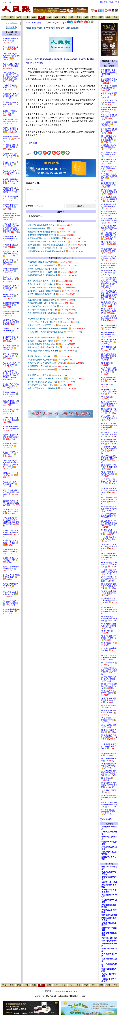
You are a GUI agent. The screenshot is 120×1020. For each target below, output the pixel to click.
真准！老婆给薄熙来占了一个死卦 (51, 281)
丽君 (109, 827)
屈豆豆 (104, 949)
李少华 (113, 974)
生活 (71, 17)
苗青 (103, 923)
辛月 (113, 895)
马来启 (112, 867)
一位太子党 (105, 979)
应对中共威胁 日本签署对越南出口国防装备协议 (57, 245)
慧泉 (115, 915)
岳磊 (115, 938)
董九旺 (112, 964)
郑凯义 (108, 847)
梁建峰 (108, 852)
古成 (107, 867)
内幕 (19, 17)
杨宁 (107, 882)
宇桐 (109, 900)
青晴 (103, 930)
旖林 (111, 941)
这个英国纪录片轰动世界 (47, 366)
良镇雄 (109, 905)
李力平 (104, 925)
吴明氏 (109, 885)
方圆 (103, 887)
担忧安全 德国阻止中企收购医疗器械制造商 (55, 238)
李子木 (109, 857)
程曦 (103, 837)
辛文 (107, 832)
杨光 (103, 872)
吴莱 (113, 949)
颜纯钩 (113, 877)
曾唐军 (106, 892)
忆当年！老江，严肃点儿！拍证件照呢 (53, 322)
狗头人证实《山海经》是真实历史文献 (53, 347)
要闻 (12, 17)
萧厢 (103, 859)
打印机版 (32, 143)
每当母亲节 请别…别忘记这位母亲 (51, 306)
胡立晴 (104, 854)
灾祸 (56, 17)
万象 (64, 17)
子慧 (109, 974)
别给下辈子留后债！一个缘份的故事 (52, 388)
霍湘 (112, 979)
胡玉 (103, 895)
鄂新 (107, 938)
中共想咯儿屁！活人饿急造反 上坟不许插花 (56, 363)
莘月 (113, 900)
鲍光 (103, 933)
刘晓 (103, 832)
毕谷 (103, 910)
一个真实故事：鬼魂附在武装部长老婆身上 (55, 332)
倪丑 (107, 964)
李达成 (113, 928)
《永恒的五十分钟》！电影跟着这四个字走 (56, 378)
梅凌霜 (104, 827)
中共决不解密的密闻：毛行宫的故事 (52, 275)
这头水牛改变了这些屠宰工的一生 (51, 325)
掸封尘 (104, 885)
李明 (107, 837)
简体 (101, 2)
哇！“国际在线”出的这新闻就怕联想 (52, 310)
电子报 (116, 2)
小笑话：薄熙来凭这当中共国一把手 (52, 382)
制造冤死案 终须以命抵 (46, 228)
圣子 (111, 882)
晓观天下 (108, 910)
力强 (111, 837)
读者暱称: (30, 206)
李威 (103, 941)
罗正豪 (108, 872)
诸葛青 (113, 969)
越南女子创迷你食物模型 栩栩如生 (51, 225)
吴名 (103, 847)
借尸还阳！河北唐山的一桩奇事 (50, 341)
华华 (115, 941)
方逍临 (104, 857)
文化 (78, 17)
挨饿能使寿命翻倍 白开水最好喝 (51, 303)
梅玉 (105, 981)
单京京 (104, 974)
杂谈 (116, 17)
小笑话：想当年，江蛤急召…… (50, 356)
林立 (103, 959)
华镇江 (112, 959)
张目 (109, 949)
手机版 (111, 2)
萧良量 (112, 933)
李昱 (103, 842)
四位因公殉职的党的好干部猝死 (50, 360)
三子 (103, 964)
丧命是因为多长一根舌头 (47, 375)
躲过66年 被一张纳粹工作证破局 (51, 319)
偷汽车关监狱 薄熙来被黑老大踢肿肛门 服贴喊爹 (57, 329)
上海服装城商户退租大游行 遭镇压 (51, 232)
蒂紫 (114, 910)
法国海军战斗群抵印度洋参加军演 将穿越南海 (56, 251)
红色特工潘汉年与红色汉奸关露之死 (52, 265)
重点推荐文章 (11, 32)
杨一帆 (112, 842)
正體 (105, 2)
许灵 (103, 969)
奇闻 (49, 17)
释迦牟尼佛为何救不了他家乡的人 (52, 344)
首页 (4, 17)
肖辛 (114, 857)
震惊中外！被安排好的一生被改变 (51, 284)
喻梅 (107, 944)
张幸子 (113, 872)
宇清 (111, 915)
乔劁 (103, 938)
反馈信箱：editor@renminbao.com (60, 991)
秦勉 (103, 867)
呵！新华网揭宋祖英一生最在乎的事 (52, 272)
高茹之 (113, 923)
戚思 (103, 944)
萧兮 (107, 842)
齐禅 (107, 954)
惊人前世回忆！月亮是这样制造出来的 (53, 248)
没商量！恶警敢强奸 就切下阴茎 (51, 269)
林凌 (103, 971)
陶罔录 (104, 918)
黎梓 (107, 959)
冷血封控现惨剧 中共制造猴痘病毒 (51, 235)
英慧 (103, 915)
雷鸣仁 (108, 877)
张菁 (103, 877)
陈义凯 (104, 907)
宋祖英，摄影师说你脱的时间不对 (51, 294)
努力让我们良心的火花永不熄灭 (50, 385)
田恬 (107, 941)
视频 (108, 17)
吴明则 (109, 918)
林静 (103, 852)
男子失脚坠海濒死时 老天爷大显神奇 (52, 351)
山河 (103, 882)
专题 (86, 17)
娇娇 (103, 976)
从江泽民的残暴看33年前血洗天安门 (52, 288)
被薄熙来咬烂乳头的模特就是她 (50, 369)
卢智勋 (104, 905)
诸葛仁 (112, 954)
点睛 (107, 915)
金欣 (113, 827)
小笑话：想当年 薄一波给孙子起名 (51, 338)
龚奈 (113, 847)
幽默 (34, 17)
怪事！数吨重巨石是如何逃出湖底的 (52, 313)
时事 (26, 17)
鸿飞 (105, 920)
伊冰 (103, 954)
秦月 (115, 882)
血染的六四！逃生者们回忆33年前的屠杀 (54, 291)
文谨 (111, 832)
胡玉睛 (113, 852)
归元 (103, 879)
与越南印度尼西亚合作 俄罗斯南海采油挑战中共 (57, 242)
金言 (114, 905)
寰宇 (93, 17)
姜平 (109, 928)
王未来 (109, 890)
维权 (101, 17)
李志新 (104, 900)
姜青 (107, 933)
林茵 (114, 885)
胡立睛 (104, 890)
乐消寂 (108, 895)
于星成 (108, 969)
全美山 (104, 874)
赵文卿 (104, 928)
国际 (41, 17)
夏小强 (108, 923)
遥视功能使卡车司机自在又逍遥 (50, 262)
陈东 (111, 944)
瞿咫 (111, 938)
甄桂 (103, 912)
